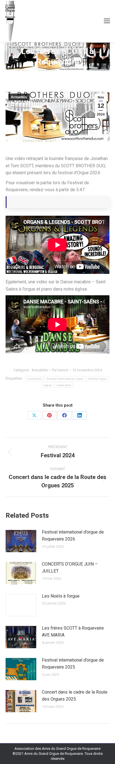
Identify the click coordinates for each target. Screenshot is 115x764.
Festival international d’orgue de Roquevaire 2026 (73, 535)
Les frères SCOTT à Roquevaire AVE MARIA (73, 631)
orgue (48, 385)
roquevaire (64, 385)
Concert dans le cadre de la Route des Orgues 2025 (74, 695)
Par (60, 370)
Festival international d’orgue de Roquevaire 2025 (73, 663)
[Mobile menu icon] (107, 21)
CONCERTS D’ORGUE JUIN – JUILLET (70, 567)
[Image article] (21, 541)
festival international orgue (65, 378)
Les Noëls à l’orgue (61, 596)
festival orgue (97, 378)
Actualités (19, 97)
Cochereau (34, 378)
